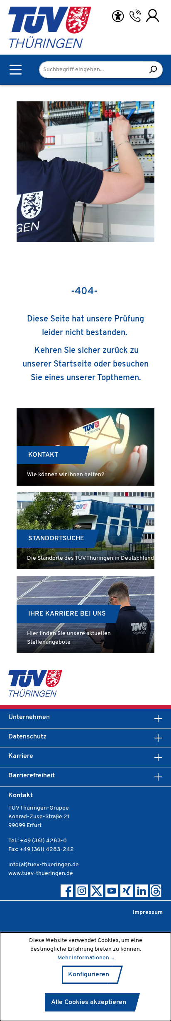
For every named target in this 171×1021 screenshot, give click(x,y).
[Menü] (15, 69)
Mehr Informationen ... (85, 958)
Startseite (73, 364)
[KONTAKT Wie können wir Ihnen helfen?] (85, 447)
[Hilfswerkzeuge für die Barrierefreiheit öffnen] (118, 16)
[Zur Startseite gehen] (29, 27)
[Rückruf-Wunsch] (135, 16)
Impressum (148, 912)
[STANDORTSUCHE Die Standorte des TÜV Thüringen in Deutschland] (85, 531)
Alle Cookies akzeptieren (88, 1002)
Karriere (20, 756)
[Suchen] (153, 69)
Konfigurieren (88, 974)
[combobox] (91, 69)
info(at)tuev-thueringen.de (43, 865)
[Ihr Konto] (152, 16)
